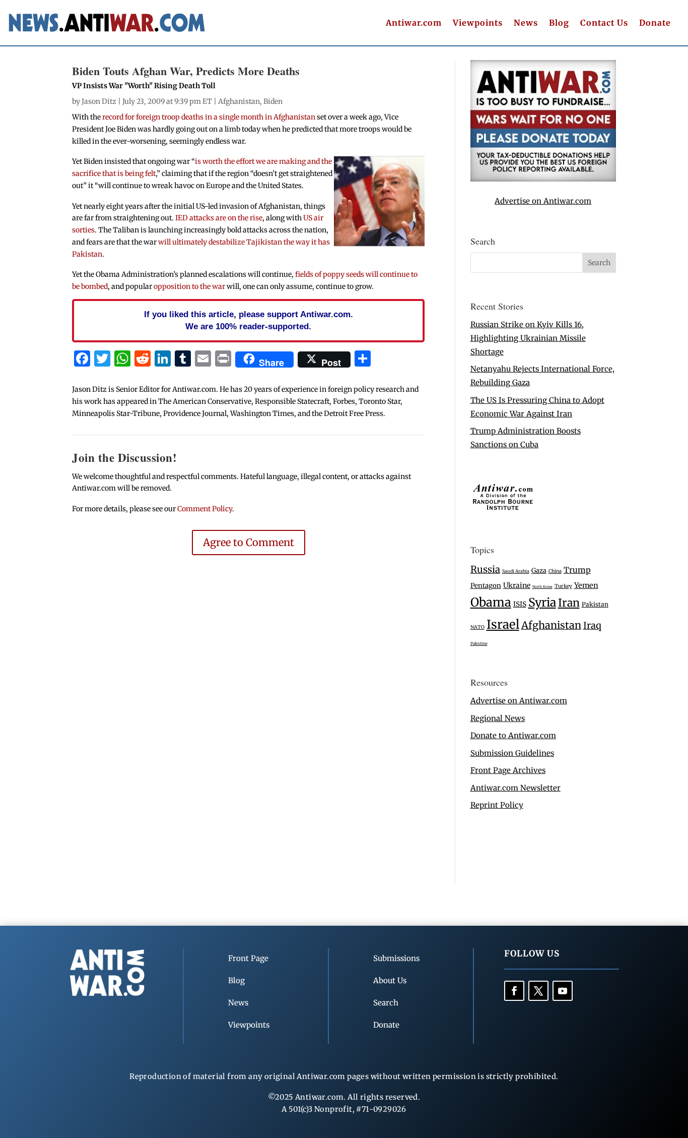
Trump (577, 570)
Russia (485, 569)
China (555, 571)
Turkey (563, 586)
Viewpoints (478, 23)
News (526, 23)
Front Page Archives (507, 770)
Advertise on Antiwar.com (543, 201)
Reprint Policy (496, 805)
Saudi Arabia (515, 571)
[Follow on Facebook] (514, 991)
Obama (490, 602)
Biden (273, 101)
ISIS (519, 604)
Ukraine (516, 585)
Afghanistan (239, 101)
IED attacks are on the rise (218, 217)
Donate (655, 23)
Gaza (538, 570)
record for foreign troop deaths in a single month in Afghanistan (208, 117)
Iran (569, 603)
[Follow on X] (538, 991)
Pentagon (485, 585)
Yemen (586, 585)
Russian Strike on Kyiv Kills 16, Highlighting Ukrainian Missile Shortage (528, 338)
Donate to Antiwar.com (513, 735)
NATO (477, 627)
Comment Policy (204, 508)
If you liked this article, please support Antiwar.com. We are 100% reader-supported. (248, 320)
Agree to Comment (248, 542)
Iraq (592, 625)
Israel (503, 624)
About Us (389, 980)
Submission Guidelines (512, 753)
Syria (542, 602)
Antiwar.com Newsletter (515, 788)
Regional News (497, 718)
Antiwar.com (414, 23)
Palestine (479, 643)
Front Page (248, 958)
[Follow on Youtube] (563, 991)
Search (385, 1002)
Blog (559, 23)
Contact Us (604, 23)
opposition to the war (189, 286)
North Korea (542, 586)
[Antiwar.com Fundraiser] (543, 179)
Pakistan (595, 604)
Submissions (396, 958)
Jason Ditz (99, 101)
